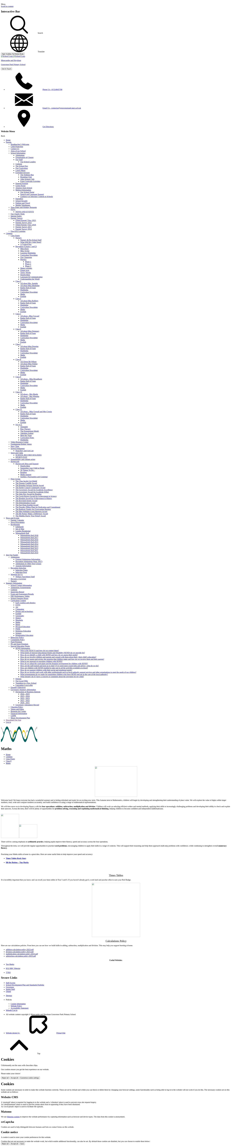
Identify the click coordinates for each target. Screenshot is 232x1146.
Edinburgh (19, 527)
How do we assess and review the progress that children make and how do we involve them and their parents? (62, 659)
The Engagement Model (29, 431)
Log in (8, 722)
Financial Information (19, 714)
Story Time (15, 446)
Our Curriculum (21, 168)
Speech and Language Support (32, 194)
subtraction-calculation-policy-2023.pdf (21, 956)
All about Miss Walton (28, 364)
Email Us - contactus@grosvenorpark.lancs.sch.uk (62, 108)
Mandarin (19, 620)
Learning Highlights (28, 253)
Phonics (23, 260)
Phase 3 (28, 266)
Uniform (18, 164)
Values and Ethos (17, 709)
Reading (23, 472)
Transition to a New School (25, 683)
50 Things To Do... (27, 470)
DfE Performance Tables (20, 596)
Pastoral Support (21, 183)
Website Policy (16, 1006)
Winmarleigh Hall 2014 (29, 544)
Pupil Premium (16, 642)
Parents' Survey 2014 (23, 229)
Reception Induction (18, 568)
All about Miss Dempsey (29, 331)
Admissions (19, 155)
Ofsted (8, 991)
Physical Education (22, 627)
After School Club (27, 179)
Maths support (25, 475)
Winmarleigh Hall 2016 (29, 540)
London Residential (22, 531)
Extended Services (22, 173)
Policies (18, 679)
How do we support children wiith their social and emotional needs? (46, 670)
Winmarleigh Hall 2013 (29, 546)
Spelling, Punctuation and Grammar (34, 477)
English (23, 296)
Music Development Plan (20, 718)
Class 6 (18, 329)
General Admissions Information (27, 559)
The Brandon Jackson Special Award (29, 485)
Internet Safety (16, 216)
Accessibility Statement (19, 1008)
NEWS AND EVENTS (24, 212)
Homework (15, 462)
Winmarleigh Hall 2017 (29, 538)
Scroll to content (7, 6)
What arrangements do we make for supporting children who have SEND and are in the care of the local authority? (64, 674)
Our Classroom (26, 257)
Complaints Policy (18, 640)
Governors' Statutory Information (23, 690)
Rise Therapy (25, 429)
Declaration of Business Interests (27, 692)
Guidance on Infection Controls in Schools (36, 197)
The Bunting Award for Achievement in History (33, 498)
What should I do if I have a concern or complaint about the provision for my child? (52, 677)
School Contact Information (21, 585)
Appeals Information (23, 566)
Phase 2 (28, 264)
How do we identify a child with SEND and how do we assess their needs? (49, 655)
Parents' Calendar (17, 520)
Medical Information (23, 190)
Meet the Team (26, 435)
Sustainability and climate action (23, 459)
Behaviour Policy (17, 637)
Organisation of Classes (24, 157)
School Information (18, 153)
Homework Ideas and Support (26, 464)
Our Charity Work (18, 214)
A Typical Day (26, 244)
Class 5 (18, 314)
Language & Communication (31, 277)
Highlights (24, 290)
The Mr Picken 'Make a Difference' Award (31, 514)
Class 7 (18, 344)
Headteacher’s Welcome (20, 144)
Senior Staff (10, 989)
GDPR (13, 716)
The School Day (21, 166)
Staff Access (10, 983)
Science (18, 633)
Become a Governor (18, 579)
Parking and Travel (22, 203)
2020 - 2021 (25, 703)
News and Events (12, 518)
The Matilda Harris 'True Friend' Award (30, 516)
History (18, 618)
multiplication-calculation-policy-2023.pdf (22, 954)
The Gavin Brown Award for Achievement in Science (36, 496)
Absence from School (23, 188)
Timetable (24, 427)
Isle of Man (19, 529)
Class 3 (18, 281)
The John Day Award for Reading (28, 494)
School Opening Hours (19, 598)
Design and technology (24, 611)
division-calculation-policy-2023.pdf (19, 952)
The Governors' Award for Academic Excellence (34, 490)
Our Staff (19, 160)
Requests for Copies (18, 711)
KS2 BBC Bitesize (13, 968)
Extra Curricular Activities (30, 181)
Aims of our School (18, 151)
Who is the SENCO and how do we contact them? (39, 651)
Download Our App (13, 720)
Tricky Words (25, 273)
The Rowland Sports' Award (26, 501)
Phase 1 (28, 262)
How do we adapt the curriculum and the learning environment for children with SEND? (54, 664)
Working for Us (17, 574)
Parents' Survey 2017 (23, 227)
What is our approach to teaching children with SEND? (41, 661)
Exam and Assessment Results (22, 594)
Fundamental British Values (21, 444)
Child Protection (17, 147)
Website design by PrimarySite (35, 1033)
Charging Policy (17, 707)
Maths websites (26, 268)
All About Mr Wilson (28, 362)
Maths (22, 294)
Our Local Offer (21, 681)
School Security (21, 201)
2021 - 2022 (25, 700)
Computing (19, 609)
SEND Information (22, 648)
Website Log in (11, 1010)
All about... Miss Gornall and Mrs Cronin (36, 412)
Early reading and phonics (25, 603)
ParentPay (19, 199)
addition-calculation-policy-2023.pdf (20, 950)
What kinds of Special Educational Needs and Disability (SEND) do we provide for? (52, 653)
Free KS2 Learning (18, 231)
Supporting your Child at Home (32, 468)
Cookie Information (18, 1004)
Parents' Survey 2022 (23, 223)
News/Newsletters (18, 522)
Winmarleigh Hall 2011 (29, 551)
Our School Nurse (27, 192)
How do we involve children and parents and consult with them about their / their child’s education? (58, 657)
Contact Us (15, 149)
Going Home (20, 186)
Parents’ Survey (17, 218)
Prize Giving (15, 479)
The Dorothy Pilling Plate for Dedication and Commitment (37, 507)
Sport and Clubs (17, 453)
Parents (8, 142)
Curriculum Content (18, 601)
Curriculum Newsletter (29, 255)
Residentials (15, 525)
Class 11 (18, 409)
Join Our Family (12, 555)
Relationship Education (24, 635)
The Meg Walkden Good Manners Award (31, 511)
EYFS (17, 605)
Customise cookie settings (29, 1078)
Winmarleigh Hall (22, 533)
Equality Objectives (18, 687)
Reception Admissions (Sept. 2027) (28, 561)
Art (16, 607)
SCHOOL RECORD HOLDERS (28, 455)
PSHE (17, 629)
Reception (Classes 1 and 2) (26, 246)
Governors (10, 987)
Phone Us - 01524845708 (52, 89)
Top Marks (10, 964)
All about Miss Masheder (30, 286)
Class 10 (18, 392)
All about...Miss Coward (29, 316)
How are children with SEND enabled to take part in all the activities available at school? (54, 668)
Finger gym (24, 270)
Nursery (18, 238)
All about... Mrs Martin (29, 394)
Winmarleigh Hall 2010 (29, 553)
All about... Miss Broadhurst (31, 379)
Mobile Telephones (22, 205)
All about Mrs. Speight (29, 283)
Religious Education (23, 631)
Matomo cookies (13, 1117)
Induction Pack (21, 572)
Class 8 (18, 359)
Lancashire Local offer (24, 685)
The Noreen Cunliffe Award (26, 483)
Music (17, 624)
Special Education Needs (20, 646)
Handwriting (25, 275)
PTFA (13, 210)
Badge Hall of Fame (28, 288)
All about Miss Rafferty (29, 301)
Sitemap (9, 996)
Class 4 (18, 299)
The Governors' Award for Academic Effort (32, 492)
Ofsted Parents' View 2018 (25, 225)
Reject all (5, 1078)
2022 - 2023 (25, 698)
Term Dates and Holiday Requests (24, 207)
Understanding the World (30, 279)
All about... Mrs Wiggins (29, 396)
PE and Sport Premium (19, 644)
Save (22, 1144)
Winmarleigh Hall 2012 (29, 548)
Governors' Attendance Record (27, 705)
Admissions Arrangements (21, 588)
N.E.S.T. (18, 425)
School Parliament (18, 448)
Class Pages (15, 236)
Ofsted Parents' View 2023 (25, 220)
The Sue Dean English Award (26, 505)
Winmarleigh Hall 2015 (29, 542)
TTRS (8, 972)
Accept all (14, 1078)
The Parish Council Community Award (30, 488)
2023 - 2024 (25, 696)
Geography (19, 616)
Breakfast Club (26, 177)
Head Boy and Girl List (24, 451)
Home (8, 140)
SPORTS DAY (21, 457)
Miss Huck (24, 249)
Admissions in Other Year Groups (28, 564)
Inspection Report (17, 592)
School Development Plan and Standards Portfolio (25, 985)
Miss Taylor (24, 251)
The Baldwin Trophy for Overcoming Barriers (33, 509)
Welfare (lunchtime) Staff (25, 577)
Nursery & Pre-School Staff (30, 240)
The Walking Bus (27, 175)
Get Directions (48, 127)
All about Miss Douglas (29, 346)
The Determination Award (25, 503)
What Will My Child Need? (30, 242)
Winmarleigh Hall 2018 (29, 535)
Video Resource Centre (19, 442)
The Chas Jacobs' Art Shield (26, 481)
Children (9, 233)
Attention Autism (26, 433)
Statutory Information (14, 583)
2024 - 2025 (25, 694)
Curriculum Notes (27, 438)
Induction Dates (21, 570)
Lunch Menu (20, 170)
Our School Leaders (28, 162)
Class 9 (18, 377)
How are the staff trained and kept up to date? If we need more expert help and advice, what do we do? (59, 666)
